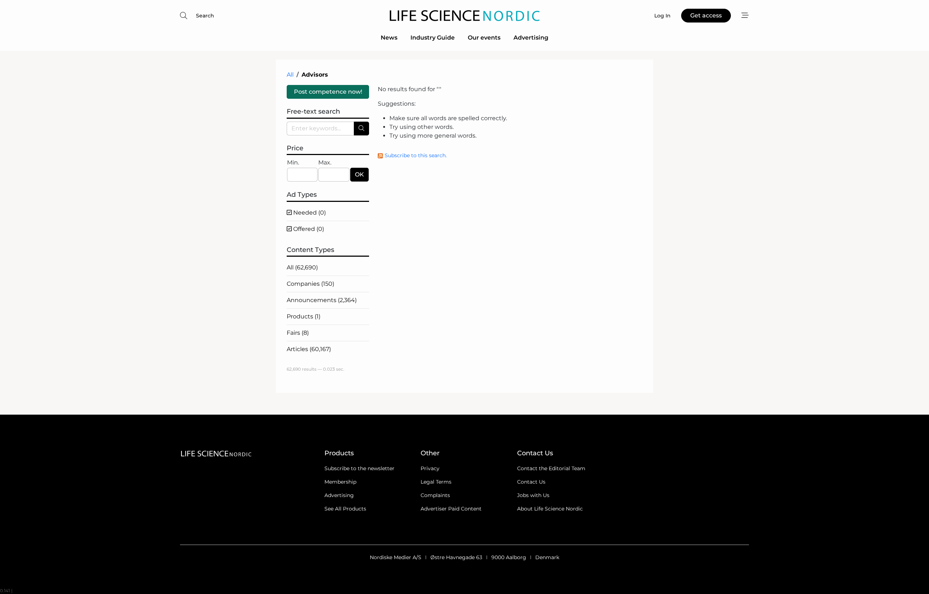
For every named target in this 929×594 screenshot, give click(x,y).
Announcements (322, 300)
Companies (310, 283)
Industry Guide (432, 37)
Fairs (298, 332)
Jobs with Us (533, 495)
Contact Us (531, 482)
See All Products (345, 508)
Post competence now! (328, 91)
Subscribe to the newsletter (359, 468)
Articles (309, 349)
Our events (484, 37)
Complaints (435, 495)
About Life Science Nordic (550, 508)
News (389, 37)
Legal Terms (436, 482)
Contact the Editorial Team (551, 468)
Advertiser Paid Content (451, 508)
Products (303, 316)
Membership (340, 482)
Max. (324, 162)
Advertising (530, 37)
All (290, 74)
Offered (308, 228)
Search (205, 15)
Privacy (430, 468)
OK (359, 174)
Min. (293, 162)
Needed (309, 212)
